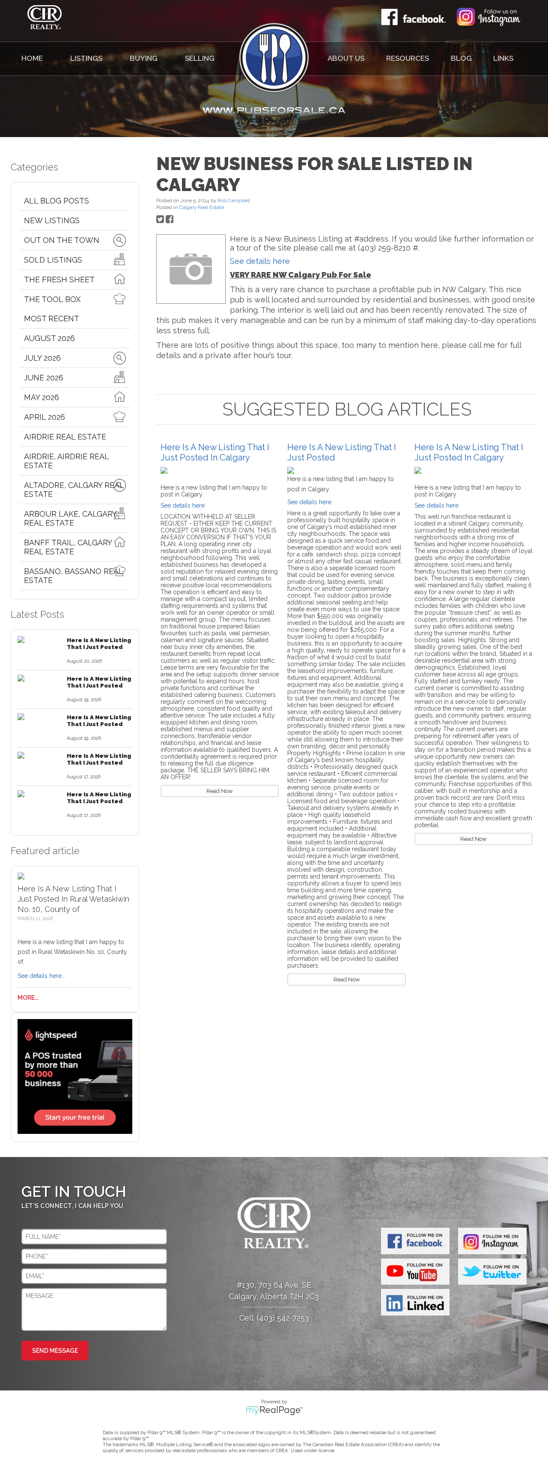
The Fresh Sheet (59, 279)
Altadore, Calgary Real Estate (74, 490)
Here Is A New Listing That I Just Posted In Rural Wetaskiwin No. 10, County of (73, 899)
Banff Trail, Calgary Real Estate (68, 547)
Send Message (55, 1350)
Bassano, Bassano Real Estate (73, 576)
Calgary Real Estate (201, 207)
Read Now (219, 791)
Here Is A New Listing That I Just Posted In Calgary (215, 452)
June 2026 (43, 377)
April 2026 (44, 417)
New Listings (52, 220)
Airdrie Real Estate (65, 436)
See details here (260, 261)
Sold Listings (53, 259)
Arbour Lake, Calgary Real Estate (70, 518)
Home (32, 58)
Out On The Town (61, 240)
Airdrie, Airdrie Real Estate (66, 461)
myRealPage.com (274, 1411)
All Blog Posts (56, 200)
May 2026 (41, 397)
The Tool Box (52, 299)
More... (28, 997)
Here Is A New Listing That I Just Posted (99, 643)
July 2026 (42, 357)
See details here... (42, 975)
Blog (461, 58)
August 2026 (49, 338)
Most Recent (51, 318)
